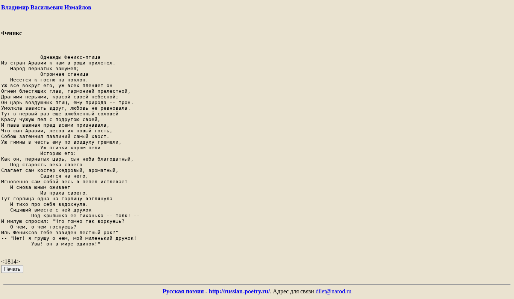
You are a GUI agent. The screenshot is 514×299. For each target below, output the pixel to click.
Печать (12, 269)
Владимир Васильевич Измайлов (46, 7)
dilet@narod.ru (333, 291)
